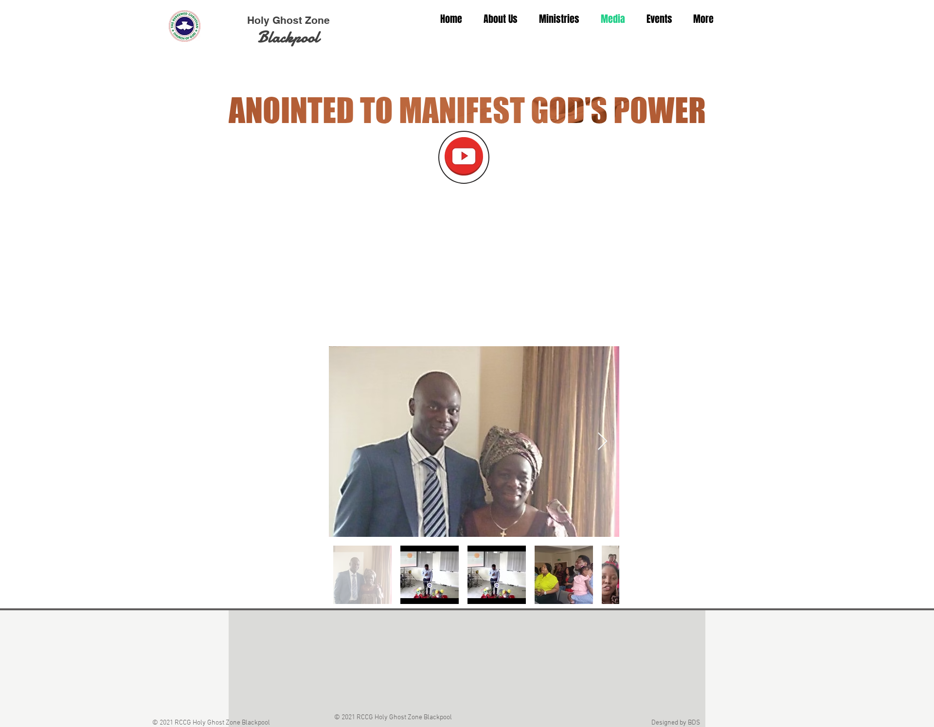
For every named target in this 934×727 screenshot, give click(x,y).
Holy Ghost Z (279, 20)
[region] (463, 157)
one (320, 20)
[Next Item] (602, 441)
